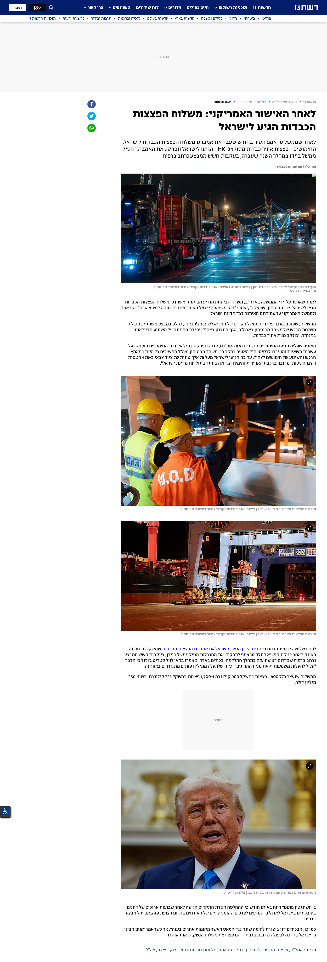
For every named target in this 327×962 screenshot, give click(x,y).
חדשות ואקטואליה (284, 102)
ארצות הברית (275, 950)
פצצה (162, 950)
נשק (174, 950)
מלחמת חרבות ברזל (198, 950)
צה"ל (150, 950)
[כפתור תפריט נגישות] (5, 811)
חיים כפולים (198, 8)
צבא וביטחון (222, 102)
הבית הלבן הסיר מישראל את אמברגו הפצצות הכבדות (211, 649)
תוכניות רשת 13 (232, 8)
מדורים (174, 8)
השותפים (121, 8)
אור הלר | (309, 167)
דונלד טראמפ (231, 950)
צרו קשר (95, 8)
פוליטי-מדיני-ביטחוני (251, 102)
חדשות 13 (262, 8)
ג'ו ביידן (253, 950)
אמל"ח (296, 950)
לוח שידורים (147, 8)
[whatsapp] (91, 128)
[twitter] (91, 116)
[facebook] (91, 104)
